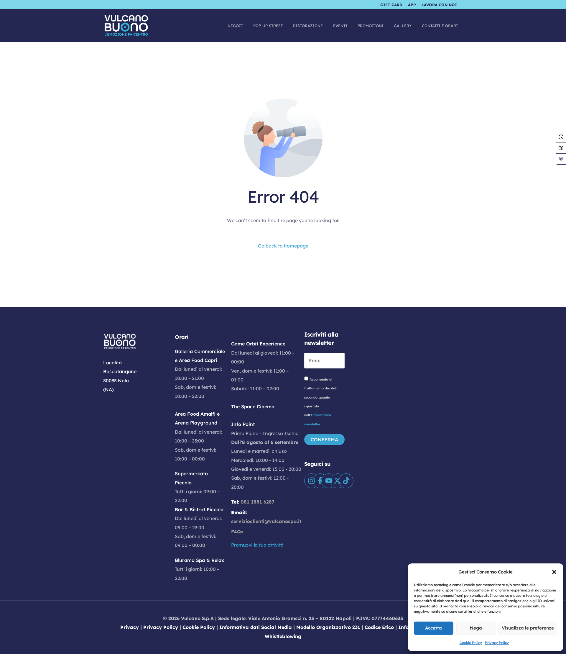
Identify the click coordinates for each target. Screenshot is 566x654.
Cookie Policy (471, 642)
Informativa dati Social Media (255, 627)
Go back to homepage (283, 246)
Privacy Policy (497, 642)
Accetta (433, 628)
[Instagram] (311, 480)
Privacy (129, 627)
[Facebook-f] (320, 480)
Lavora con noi (439, 4)
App (412, 4)
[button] (554, 572)
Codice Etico (379, 627)
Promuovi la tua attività (257, 545)
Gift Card (391, 4)
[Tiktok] (346, 480)
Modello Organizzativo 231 (328, 627)
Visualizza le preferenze (528, 628)
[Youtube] (328, 480)
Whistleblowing (283, 636)
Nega (476, 628)
